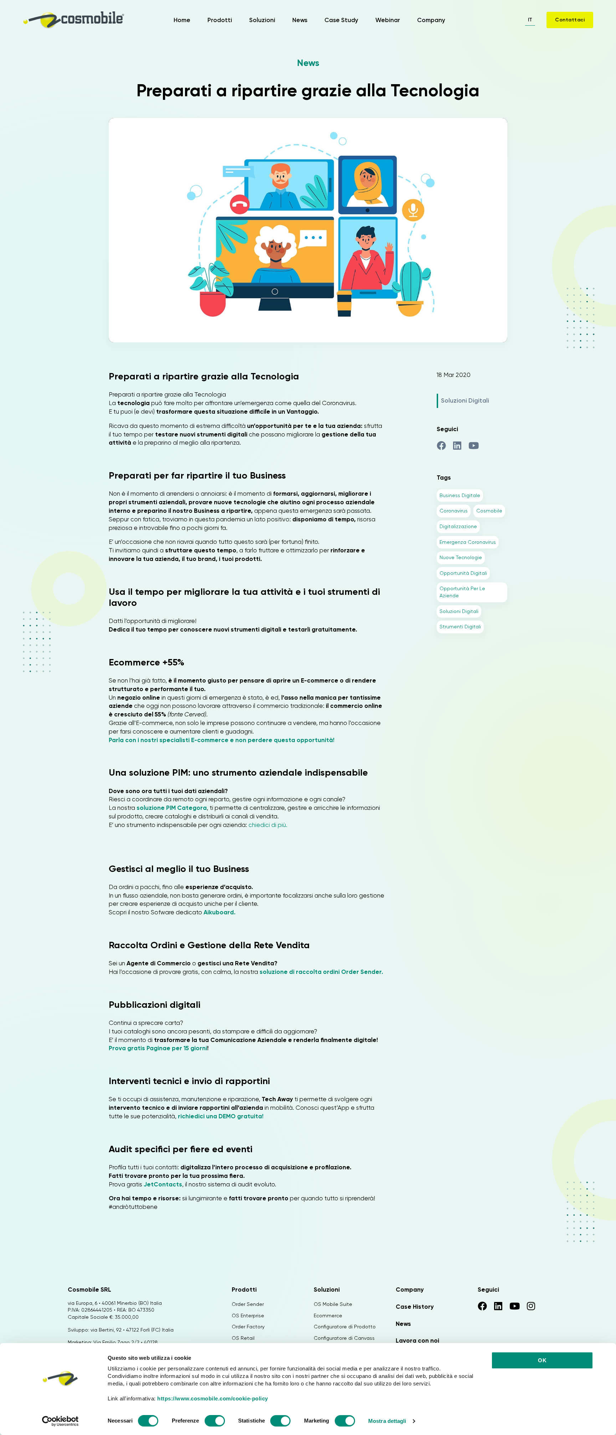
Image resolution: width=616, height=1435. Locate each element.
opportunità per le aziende (462, 592)
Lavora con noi (417, 1340)
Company (431, 20)
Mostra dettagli (387, 1421)
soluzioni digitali (459, 611)
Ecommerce (328, 1315)
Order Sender (248, 1304)
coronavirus (454, 511)
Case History (415, 1306)
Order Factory (248, 1326)
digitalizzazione (458, 526)
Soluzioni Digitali (465, 400)
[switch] (215, 1422)
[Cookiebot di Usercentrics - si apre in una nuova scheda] (60, 1421)
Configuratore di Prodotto (345, 1326)
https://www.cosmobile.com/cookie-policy (212, 1398)
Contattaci (570, 20)
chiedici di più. (267, 824)
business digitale (460, 495)
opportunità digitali (463, 573)
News (299, 20)
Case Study (341, 20)
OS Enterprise (248, 1315)
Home (182, 20)
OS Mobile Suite (333, 1304)
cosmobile (489, 511)
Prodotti (219, 20)
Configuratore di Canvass (344, 1338)
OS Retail (243, 1338)
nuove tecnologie (461, 557)
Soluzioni (262, 20)
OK (542, 1360)
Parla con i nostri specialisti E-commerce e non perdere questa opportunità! (221, 740)
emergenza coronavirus (468, 542)
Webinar (387, 20)
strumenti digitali (460, 626)
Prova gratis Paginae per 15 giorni (158, 1048)
